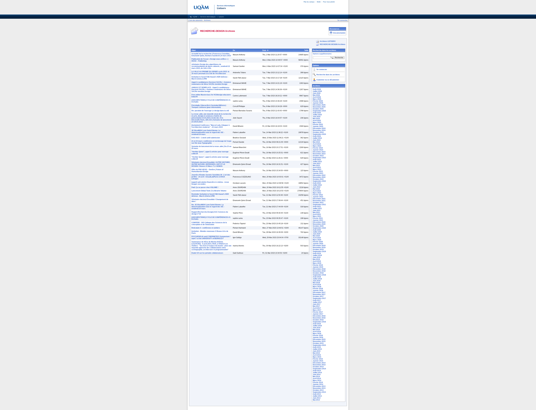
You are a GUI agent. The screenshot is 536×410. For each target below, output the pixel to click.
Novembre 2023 (319, 154)
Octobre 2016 (318, 320)
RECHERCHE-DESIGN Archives (332, 44)
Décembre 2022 (319, 175)
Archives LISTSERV (328, 41)
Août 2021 (317, 207)
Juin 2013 (316, 398)
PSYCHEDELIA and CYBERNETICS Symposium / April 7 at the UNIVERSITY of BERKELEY (211, 237)
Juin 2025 (316, 117)
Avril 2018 (317, 285)
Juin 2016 (316, 328)
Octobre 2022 (318, 179)
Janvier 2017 (318, 314)
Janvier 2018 (318, 291)
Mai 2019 (316, 259)
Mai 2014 (316, 376)
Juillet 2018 (317, 279)
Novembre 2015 (319, 341)
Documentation (339, 33)
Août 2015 (317, 347)
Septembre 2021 (319, 205)
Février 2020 (318, 242)
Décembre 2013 (319, 386)
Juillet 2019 (317, 255)
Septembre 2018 (319, 275)
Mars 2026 (317, 99)
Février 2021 (318, 218)
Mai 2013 (316, 400)
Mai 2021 (316, 212)
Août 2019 (317, 253)
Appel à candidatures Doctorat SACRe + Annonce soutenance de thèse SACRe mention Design (211, 83)
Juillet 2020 (317, 232)
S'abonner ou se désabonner (327, 80)
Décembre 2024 (319, 128)
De (234, 50)
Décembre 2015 (319, 339)
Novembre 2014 (319, 365)
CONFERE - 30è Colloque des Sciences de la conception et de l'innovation (209, 224)
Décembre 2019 (319, 246)
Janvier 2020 (318, 244)
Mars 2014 (317, 380)
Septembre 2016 (319, 322)
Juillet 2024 (317, 138)
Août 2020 (317, 230)
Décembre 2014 (319, 363)
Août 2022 (317, 183)
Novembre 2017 (319, 294)
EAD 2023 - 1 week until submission (206, 138)
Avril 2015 (317, 355)
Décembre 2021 (319, 199)
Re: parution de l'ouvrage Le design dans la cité (210, 111)
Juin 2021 (316, 210)
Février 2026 (318, 101)
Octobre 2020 (318, 226)
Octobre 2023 (318, 156)
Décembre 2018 (319, 269)
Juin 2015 (316, 351)
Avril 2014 (317, 378)
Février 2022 (318, 195)
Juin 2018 (316, 281)
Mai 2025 (316, 119)
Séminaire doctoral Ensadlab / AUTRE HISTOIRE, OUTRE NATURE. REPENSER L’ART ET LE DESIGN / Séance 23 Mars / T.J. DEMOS (211, 164)
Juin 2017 (316, 304)
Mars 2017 (317, 310)
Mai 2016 (316, 330)
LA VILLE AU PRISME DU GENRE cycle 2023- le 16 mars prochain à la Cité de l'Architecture (210, 73)
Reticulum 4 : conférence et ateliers (206, 228)
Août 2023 (317, 160)
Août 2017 (317, 300)
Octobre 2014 (318, 367)
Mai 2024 (316, 142)
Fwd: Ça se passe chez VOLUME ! (205, 187)
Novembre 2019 (319, 248)
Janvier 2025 (318, 126)
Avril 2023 (317, 167)
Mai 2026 (316, 95)
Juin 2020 (316, 234)
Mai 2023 (316, 165)
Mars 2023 (317, 169)
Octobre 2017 (318, 296)
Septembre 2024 (319, 134)
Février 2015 (318, 359)
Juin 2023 (316, 164)
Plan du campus (309, 2)
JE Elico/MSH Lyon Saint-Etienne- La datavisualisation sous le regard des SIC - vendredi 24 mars (208, 132)
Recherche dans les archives (324, 50)
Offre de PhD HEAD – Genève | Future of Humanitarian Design (207, 170)
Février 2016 (318, 335)
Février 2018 (318, 289)
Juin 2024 (316, 140)
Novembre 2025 (319, 107)
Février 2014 (318, 382)
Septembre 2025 (319, 111)
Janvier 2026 (318, 103)
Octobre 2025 (318, 109)
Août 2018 (317, 277)
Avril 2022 (317, 191)
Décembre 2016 (319, 316)
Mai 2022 (316, 189)
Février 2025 (318, 124)
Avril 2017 (317, 308)
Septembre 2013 (319, 392)
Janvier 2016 (318, 337)
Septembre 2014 (319, 369)
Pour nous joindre (329, 2)
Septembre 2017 (319, 298)
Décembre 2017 (319, 292)
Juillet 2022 (317, 185)
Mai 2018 (316, 283)
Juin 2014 (316, 375)
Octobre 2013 (318, 390)
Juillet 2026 (317, 91)
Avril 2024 (317, 144)
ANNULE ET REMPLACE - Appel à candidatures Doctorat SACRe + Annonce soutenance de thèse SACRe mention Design (211, 89)
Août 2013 (317, 394)
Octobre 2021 (318, 203)
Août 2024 (317, 136)
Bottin (319, 2)
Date (264, 50)
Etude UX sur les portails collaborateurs (207, 253)
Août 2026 (317, 89)
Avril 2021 (317, 214)
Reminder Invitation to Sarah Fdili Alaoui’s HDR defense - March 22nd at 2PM (210, 195)
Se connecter (321, 69)
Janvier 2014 (318, 384)
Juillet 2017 (317, 302)
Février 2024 (318, 148)
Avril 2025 (317, 121)
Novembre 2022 (319, 177)
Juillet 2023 (317, 162)
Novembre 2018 (319, 271)
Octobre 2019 (318, 249)
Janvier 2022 (318, 197)
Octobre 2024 (318, 132)
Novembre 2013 (319, 388)
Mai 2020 (316, 236)
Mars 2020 (317, 240)
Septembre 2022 (319, 181)
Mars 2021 (317, 216)
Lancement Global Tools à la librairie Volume (209, 191)
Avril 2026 (317, 97)
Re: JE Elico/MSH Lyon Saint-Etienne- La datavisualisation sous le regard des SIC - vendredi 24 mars (208, 207)
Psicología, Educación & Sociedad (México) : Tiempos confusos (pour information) (209, 106)
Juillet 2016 (317, 326)
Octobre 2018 (318, 273)
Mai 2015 (316, 353)
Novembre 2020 (319, 224)
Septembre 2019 (319, 251)
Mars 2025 (317, 123)
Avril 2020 (317, 238)
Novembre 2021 (319, 201)
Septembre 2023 (319, 158)
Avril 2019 (317, 261)
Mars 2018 (317, 287)
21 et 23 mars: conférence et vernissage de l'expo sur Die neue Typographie (211, 142)
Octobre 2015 (318, 343)
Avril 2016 (317, 332)
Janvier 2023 (318, 173)
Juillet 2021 (317, 208)
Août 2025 (317, 113)
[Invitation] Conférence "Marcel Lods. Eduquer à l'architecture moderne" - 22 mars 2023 (211, 126)
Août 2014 (317, 371)
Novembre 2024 (319, 130)
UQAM (195, 17)
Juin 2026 (316, 93)
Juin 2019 (316, 257)
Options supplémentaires (322, 54)
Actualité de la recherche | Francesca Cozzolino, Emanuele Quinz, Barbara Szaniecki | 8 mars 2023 (211, 55)
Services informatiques (208, 17)
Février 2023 (318, 171)
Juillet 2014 (317, 373)
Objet (194, 50)
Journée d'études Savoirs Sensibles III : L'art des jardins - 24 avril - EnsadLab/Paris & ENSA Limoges (211, 177)
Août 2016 (317, 324)
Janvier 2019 (318, 267)
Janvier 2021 (318, 220)
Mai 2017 (316, 306)
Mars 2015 (317, 357)
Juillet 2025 (317, 115)
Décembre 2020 (319, 222)
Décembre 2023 (319, 152)
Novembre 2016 (319, 318)
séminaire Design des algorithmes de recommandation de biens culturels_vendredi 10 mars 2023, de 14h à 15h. (211, 66)
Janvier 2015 (318, 361)
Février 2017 (318, 312)
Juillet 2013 (317, 396)
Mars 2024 (317, 146)
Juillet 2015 (317, 349)
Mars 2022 (317, 193)
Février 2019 (318, 265)
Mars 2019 (317, 263)
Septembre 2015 (319, 345)
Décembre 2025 (319, 105)
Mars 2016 (317, 334)
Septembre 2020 (319, 228)
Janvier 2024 (318, 150)
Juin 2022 (316, 187)
